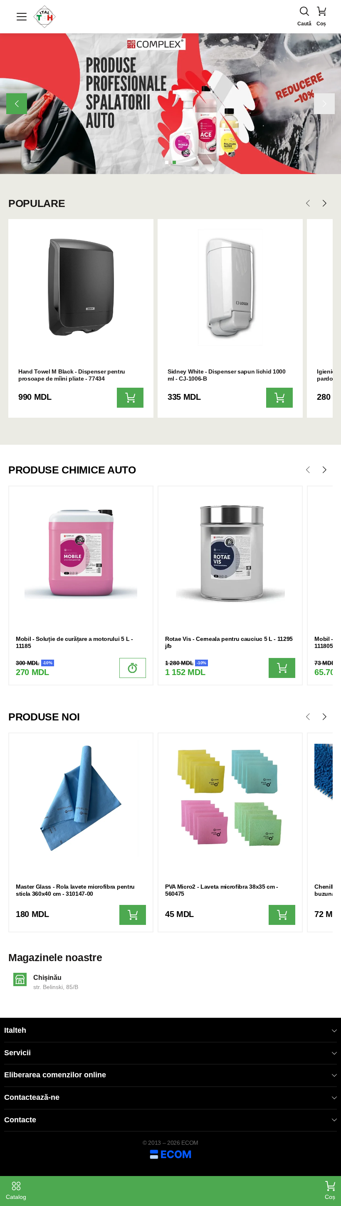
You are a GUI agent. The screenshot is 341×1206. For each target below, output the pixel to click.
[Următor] (324, 103)
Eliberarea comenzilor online (55, 1075)
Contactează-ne (31, 1097)
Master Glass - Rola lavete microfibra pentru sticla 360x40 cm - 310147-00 (75, 890)
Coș (330, 1197)
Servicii (17, 1053)
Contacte (20, 1120)
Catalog (16, 1197)
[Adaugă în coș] (130, 398)
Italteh (15, 1030)
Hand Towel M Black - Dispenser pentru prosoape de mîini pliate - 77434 (71, 375)
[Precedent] (16, 103)
